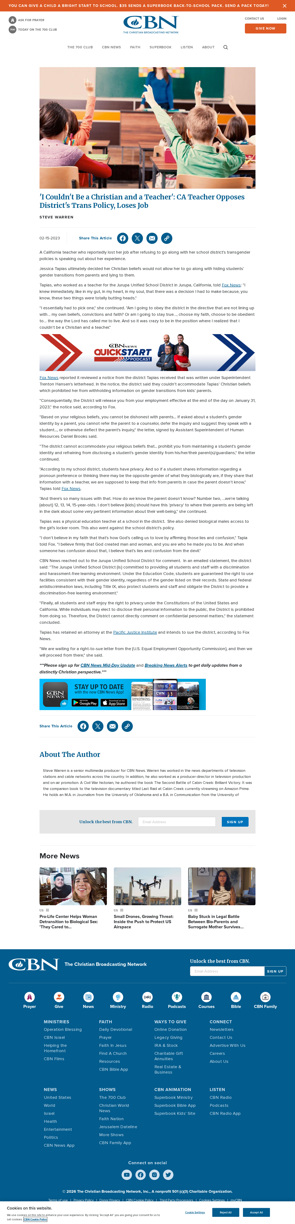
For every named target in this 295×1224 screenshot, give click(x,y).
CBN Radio (221, 1097)
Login (281, 18)
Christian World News (114, 1108)
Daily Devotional (115, 1029)
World (49, 1105)
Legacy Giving (168, 1037)
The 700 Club (80, 47)
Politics (51, 1137)
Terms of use (58, 1200)
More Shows (111, 1134)
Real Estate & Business (167, 1069)
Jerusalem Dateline (118, 1126)
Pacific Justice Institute (135, 632)
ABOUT (208, 47)
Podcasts (219, 1105)
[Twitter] (137, 238)
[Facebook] (122, 238)
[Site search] (225, 49)
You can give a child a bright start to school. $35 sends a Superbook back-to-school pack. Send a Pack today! (139, 5)
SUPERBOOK (161, 47)
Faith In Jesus (113, 1045)
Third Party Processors (176, 1200)
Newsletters (222, 1029)
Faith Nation (111, 1118)
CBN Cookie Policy (140, 1200)
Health (50, 1121)
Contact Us (254, 18)
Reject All (226, 1212)
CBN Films (54, 1058)
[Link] (166, 238)
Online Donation (170, 1029)
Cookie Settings (195, 1212)
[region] (147, 1212)
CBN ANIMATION (172, 1089)
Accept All (256, 1212)
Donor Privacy (110, 1200)
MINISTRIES (56, 1022)
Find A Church (113, 1053)
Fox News (231, 285)
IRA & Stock (166, 1045)
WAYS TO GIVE (170, 1022)
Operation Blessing (63, 1029)
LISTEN (187, 47)
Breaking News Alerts (166, 665)
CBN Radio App (225, 1113)
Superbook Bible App (175, 1105)
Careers (217, 1053)
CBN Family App (115, 1142)
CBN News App (59, 1145)
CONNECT (221, 1022)
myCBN (236, 1200)
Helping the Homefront (55, 1048)
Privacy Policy (84, 1200)
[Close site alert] (284, 5)
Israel (49, 1113)
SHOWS (107, 1089)
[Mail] (152, 238)
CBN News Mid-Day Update (108, 665)
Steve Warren (57, 217)
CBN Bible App (113, 1069)
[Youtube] (127, 1175)
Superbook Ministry (173, 1097)
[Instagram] (154, 1175)
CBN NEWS (111, 47)
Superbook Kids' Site (174, 1113)
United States (57, 1097)
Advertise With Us (228, 1045)
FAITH (135, 47)
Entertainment (58, 1129)
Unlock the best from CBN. (106, 821)
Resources (109, 1061)
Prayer (105, 1037)
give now (266, 28)
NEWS (50, 1089)
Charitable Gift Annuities (168, 1056)
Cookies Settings (212, 1200)
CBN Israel (54, 1037)
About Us (219, 1061)
